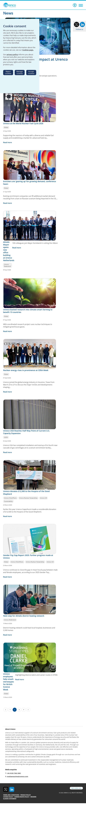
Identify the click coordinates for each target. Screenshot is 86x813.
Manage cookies (19, 72)
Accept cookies (31, 72)
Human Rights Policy (21, 797)
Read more (7, 142)
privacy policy (12, 54)
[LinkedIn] (82, 24)
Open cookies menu (76, 788)
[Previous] (6, 710)
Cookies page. (28, 50)
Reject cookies (8, 72)
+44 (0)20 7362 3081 (14, 773)
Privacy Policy (25, 795)
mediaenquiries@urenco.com (17, 776)
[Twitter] (76, 24)
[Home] (12, 5)
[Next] (28, 710)
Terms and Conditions (11, 795)
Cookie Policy (8, 797)
